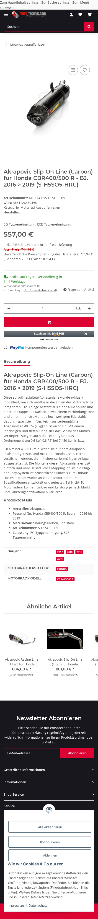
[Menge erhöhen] (89, 308)
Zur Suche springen (56, 2)
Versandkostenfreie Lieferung (49, 244)
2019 (79, 552)
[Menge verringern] (9, 308)
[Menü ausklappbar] (6, 12)
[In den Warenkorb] (7, 57)
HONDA (62, 569)
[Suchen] (89, 26)
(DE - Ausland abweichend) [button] (40, 290)
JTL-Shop (56, 913)
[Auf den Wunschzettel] (85, 70)
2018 (69, 552)
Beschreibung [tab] (17, 361)
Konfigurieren (50, 842)
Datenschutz (38, 905)
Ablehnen (50, 855)
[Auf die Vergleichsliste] (73, 70)
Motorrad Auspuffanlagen (40, 207)
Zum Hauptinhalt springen (20, 2)
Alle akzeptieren (50, 827)
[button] (71, 14)
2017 (60, 552)
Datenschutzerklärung (29, 732)
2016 (60, 558)
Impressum (16, 905)
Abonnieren (77, 753)
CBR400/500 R (65, 579)
